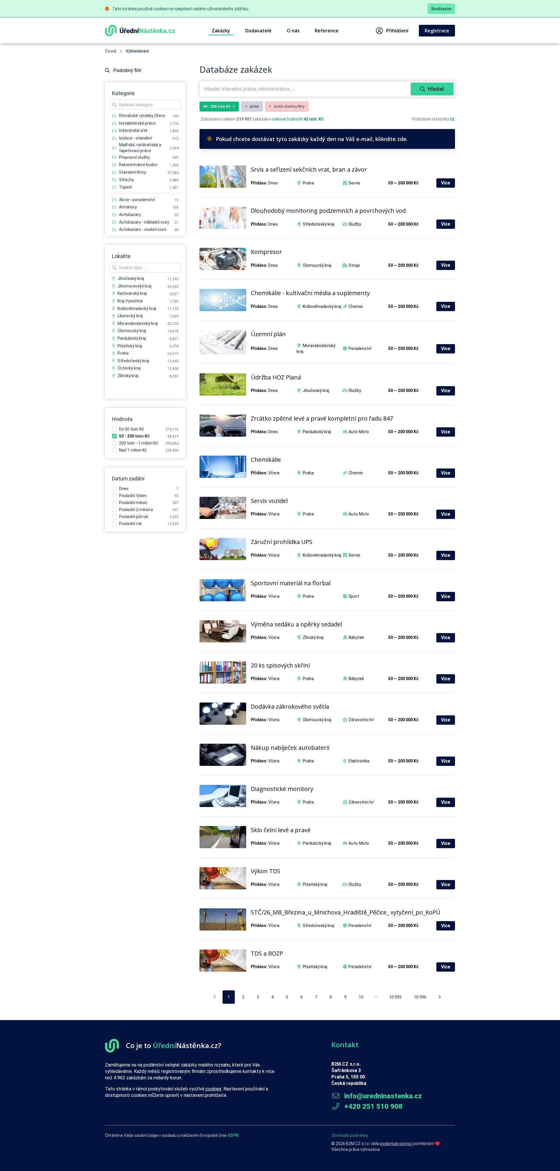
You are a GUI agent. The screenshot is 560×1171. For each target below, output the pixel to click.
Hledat (436, 89)
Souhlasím (441, 8)
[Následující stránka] (440, 997)
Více (445, 183)
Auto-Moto (359, 431)
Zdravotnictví (361, 719)
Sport (354, 596)
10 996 (420, 997)
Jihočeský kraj (316, 390)
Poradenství (360, 348)
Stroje (354, 265)
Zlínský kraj (313, 637)
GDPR (233, 1135)
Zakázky (221, 30)
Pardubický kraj (317, 431)
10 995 (395, 997)
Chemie (356, 306)
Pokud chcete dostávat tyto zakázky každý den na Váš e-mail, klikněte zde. (311, 138)
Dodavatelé (258, 30)
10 (361, 997)
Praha (308, 183)
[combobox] (306, 89)
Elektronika (359, 761)
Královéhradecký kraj (322, 306)
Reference (327, 30)
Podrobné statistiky (431, 119)
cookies (213, 1089)
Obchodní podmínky (349, 1135)
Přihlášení (397, 30)
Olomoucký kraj (317, 265)
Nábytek (356, 637)
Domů (110, 51)
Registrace (437, 30)
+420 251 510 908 (372, 1106)
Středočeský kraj (318, 224)
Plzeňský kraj (315, 884)
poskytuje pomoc (396, 1143)
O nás (293, 30)
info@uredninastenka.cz (382, 1096)
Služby (355, 224)
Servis (354, 183)
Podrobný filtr (126, 70)
